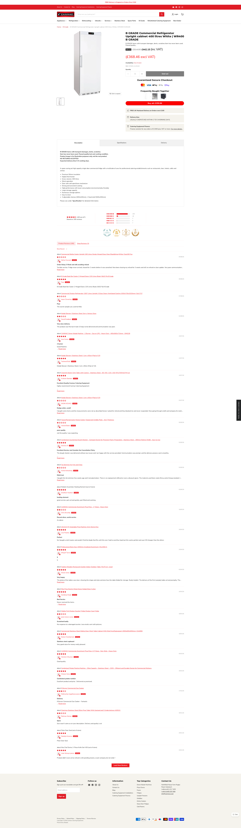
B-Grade (142, 21)
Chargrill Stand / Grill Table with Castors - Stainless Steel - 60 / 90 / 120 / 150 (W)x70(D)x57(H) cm (95, 373)
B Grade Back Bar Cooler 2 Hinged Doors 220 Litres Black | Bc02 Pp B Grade (87, 276)
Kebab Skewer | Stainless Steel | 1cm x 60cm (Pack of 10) (80, 356)
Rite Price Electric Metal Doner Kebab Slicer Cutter (78, 589)
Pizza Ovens (141, 787)
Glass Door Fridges (143, 804)
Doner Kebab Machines (144, 785)
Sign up (61, 796)
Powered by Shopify (62, 822)
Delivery (164, 143)
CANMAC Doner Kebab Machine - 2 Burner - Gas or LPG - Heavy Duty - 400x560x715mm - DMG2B (95, 333)
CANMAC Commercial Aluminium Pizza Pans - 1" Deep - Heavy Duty (84, 507)
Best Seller (177, 21)
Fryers (139, 790)
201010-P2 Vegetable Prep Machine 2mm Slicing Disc (79, 527)
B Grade (65, 27)
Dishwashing (86, 21)
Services (108, 21)
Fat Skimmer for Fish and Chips (71, 465)
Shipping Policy (80, 818)
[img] (76, 217)
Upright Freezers (142, 796)
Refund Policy (70, 818)
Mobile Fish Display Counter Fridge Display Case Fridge (80, 611)
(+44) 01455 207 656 (168, 791)
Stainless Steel (119, 21)
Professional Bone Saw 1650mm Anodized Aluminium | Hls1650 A (84, 547)
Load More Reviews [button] (120, 765)
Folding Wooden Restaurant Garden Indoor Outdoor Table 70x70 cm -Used (86, 567)
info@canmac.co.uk (167, 794)
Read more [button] (60, 270)
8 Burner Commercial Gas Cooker (72, 688)
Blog (73, 7)
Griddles (139, 798)
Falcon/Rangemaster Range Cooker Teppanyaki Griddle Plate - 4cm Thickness (87, 420)
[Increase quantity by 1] (142, 73)
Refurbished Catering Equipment (159, 21)
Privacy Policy (61, 818)
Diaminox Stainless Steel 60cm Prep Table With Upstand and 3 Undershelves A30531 (90, 710)
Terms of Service (91, 818)
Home (59, 27)
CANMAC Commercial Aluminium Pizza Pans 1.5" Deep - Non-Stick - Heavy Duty (89, 651)
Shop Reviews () (83, 243)
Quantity (128, 69)
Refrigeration (73, 21)
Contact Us (67, 7)
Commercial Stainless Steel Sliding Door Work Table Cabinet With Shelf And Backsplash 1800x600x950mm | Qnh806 (102, 631)
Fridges (139, 793)
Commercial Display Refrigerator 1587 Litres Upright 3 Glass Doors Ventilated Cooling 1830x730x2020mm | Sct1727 (101, 293)
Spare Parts (132, 21)
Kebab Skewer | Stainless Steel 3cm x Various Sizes (78, 313)
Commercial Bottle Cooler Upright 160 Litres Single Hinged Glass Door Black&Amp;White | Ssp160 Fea (96, 254)
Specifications (121, 143)
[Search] (161, 14)
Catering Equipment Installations (85, 7)
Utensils (98, 21)
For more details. (176, 129)
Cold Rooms (140, 807)
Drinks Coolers (141, 801)
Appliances (61, 21)
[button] (110, 214)
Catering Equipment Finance (104, 7)
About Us (59, 7)
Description (78, 143)
